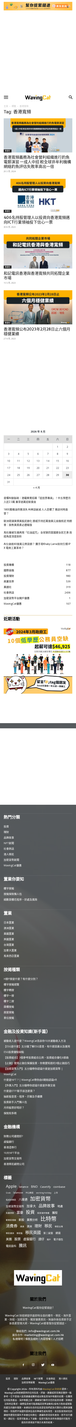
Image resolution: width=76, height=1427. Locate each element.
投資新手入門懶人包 (15, 1102)
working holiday (43, 1192)
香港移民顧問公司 (14, 1164)
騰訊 (23, 1245)
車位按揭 (9, 1018)
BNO (34, 1187)
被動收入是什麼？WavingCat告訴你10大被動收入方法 (35, 1041)
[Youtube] (52, 1365)
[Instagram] (33, 1365)
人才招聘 (58, 1339)
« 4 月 (36, 487)
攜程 (55, 1212)
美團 (9, 1239)
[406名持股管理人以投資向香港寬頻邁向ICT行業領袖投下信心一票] (38, 196)
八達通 (23, 1199)
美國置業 (9, 933)
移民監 (20, 1233)
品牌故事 (9, 837)
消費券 (12, 1226)
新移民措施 (11, 1220)
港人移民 (9, 854)
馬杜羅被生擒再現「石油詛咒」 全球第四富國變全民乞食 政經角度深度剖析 (38, 534)
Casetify (45, 1186)
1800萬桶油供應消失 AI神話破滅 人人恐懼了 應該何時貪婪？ (36, 511)
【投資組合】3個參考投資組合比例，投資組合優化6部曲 (36, 1057)
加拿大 (31, 1206)
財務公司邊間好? (13, 1136)
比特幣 (48, 1219)
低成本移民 (11, 1200)
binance (23, 1186)
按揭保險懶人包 (13, 894)
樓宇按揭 (9, 888)
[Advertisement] (38, 52)
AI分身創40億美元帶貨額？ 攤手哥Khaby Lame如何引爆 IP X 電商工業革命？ (37, 545)
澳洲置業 (9, 928)
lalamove (18, 1192)
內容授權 (45, 1339)
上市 (56, 1192)
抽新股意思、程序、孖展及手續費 (23, 1096)
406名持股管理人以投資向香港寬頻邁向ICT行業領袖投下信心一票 (37, 220)
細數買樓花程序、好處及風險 (20, 899)
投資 (6, 826)
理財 (6, 832)
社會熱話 (9, 848)
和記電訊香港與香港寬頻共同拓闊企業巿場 (37, 275)
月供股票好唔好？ (14, 1107)
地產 (60, 1206)
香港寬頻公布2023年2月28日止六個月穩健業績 (37, 331)
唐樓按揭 (9, 1006)
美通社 (7, 151)
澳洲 (29, 1226)
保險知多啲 (10, 1113)
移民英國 (33, 1232)
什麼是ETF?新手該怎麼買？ (19, 1091)
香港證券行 (10, 1147)
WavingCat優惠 (13, 865)
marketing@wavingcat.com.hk (44, 1335)
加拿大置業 (10, 950)
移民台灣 (59, 1226)
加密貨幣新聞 (11, 860)
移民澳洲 (10, 1233)
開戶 (49, 1239)
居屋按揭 (9, 1012)
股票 (17, 1239)
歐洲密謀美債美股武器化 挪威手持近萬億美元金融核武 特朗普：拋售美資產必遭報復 (38, 522)
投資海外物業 (43, 1213)
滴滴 (22, 1226)
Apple (11, 1186)
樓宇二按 (9, 1001)
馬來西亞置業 (11, 956)
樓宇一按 (9, 995)
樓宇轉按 (9, 990)
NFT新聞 (9, 843)
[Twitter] (43, 1365)
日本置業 (9, 922)
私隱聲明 (18, 1339)
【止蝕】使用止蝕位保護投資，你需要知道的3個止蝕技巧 (37, 1063)
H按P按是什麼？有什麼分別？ (21, 979)
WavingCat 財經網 (52, 1389)
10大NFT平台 (12, 1153)
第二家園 (48, 1233)
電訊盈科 (11, 1246)
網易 (58, 1233)
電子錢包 (58, 1239)
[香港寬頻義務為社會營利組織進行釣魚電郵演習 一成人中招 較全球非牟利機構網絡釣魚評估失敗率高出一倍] (38, 135)
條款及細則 (31, 1339)
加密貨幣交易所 (13, 1158)
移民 (48, 1226)
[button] (6, 97)
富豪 (20, 1212)
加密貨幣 (40, 1199)
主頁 (6, 106)
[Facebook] (23, 1365)
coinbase (59, 1186)
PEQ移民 (30, 1192)
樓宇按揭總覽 (11, 984)
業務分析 (32, 1220)
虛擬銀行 (9, 1141)
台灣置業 (9, 944)
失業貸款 (10, 1213)
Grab (8, 1192)
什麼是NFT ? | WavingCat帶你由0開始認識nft (30, 1079)
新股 (21, 1220)
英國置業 (9, 939)
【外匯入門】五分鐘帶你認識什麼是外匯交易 (29, 1085)
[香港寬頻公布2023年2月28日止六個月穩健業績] (38, 307)
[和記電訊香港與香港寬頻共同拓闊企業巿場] (38, 251)
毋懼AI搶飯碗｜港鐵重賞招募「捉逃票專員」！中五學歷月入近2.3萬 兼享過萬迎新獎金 (37, 500)
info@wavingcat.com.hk (44, 1331)
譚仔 (41, 1239)
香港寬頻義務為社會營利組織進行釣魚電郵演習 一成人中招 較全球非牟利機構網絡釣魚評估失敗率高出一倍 (37, 162)
